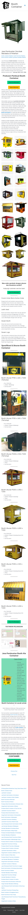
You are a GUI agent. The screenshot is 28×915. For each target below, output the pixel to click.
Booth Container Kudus (6, 790)
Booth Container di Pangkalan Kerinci (10, 892)
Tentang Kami (10, 910)
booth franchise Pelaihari (19, 55)
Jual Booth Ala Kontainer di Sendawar (10, 795)
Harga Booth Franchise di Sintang (9, 843)
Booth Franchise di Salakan (7, 870)
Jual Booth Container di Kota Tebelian (10, 797)
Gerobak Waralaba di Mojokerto (8, 835)
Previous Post (14, 771)
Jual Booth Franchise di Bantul (8, 810)
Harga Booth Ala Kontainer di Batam (9, 806)
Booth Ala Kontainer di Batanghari (9, 817)
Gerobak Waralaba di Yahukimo (8, 877)
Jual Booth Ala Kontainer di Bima (8, 850)
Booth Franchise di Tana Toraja (8, 894)
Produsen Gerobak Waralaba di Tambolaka (11, 832)
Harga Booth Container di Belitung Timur (10, 852)
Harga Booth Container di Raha (8, 901)
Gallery (16, 910)
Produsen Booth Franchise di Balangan (10, 846)
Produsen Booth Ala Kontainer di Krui (9, 812)
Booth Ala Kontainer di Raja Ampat (9, 830)
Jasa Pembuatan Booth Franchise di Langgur (11, 866)
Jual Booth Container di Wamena (9, 863)
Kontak (14, 912)
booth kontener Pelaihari (7, 57)
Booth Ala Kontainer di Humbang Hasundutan (11, 868)
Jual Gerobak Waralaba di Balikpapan (9, 826)
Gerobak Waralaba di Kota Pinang (9, 872)
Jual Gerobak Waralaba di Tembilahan (10, 859)
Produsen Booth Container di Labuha (9, 879)
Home (4, 910)
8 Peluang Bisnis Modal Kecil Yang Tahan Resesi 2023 (13, 788)
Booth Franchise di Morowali (8, 799)
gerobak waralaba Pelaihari (19, 57)
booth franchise (14, 714)
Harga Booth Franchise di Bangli (8, 874)
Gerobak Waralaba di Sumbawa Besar (10, 828)
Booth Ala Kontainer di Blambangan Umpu (11, 839)
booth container (19, 727)
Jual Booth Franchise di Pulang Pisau (9, 890)
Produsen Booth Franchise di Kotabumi (10, 857)
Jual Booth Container (6, 792)
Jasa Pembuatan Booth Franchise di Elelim (11, 837)
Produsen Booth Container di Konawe (10, 848)
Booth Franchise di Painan (7, 801)
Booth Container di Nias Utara (8, 855)
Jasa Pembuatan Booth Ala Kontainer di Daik (11, 823)
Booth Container (16, 5)
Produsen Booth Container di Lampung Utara (11, 841)
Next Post (14, 774)
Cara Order (22, 910)
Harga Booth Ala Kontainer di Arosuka (10, 861)
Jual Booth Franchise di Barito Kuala (9, 821)
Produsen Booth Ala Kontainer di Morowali (11, 881)
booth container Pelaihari (7, 55)
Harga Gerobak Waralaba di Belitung (9, 883)
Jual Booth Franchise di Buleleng (8, 819)
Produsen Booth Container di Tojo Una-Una (11, 808)
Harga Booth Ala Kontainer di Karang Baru (11, 815)
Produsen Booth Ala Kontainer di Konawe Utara (12, 804)
